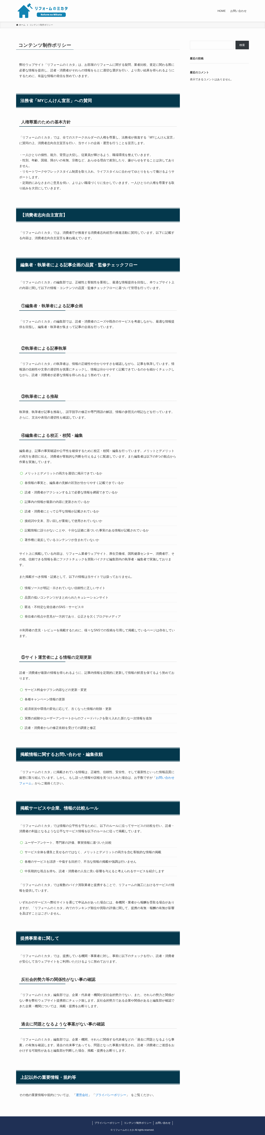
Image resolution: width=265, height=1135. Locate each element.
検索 (242, 45)
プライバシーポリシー (110, 1095)
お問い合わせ (163, 1122)
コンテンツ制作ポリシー (138, 1122)
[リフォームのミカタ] (43, 11)
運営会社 (82, 1095)
